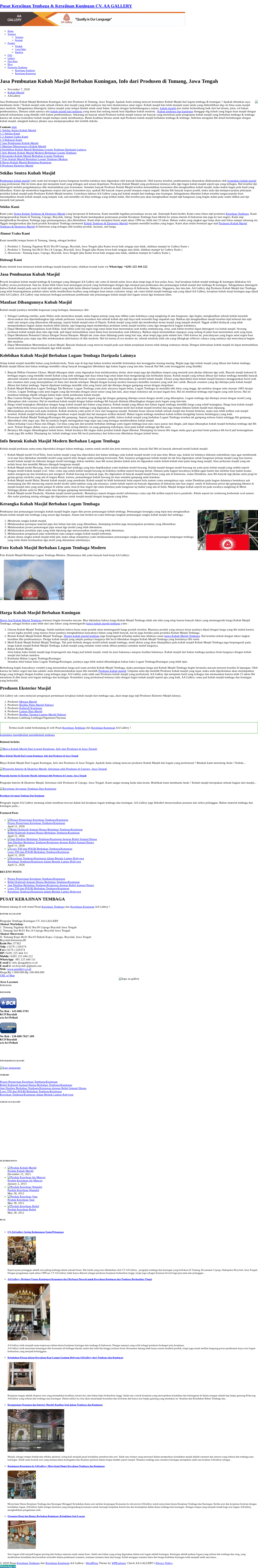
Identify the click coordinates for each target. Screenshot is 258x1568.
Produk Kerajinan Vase (21, 1199)
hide (14, 127)
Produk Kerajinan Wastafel (23, 1190)
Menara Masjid (28, 701)
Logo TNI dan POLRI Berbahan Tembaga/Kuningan (38, 851)
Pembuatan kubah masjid (15, 180)
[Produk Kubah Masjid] (22, 1167)
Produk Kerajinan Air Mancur (25, 1180)
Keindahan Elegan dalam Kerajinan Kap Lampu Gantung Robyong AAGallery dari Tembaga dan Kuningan (65, 1357)
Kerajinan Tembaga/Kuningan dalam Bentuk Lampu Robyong (44, 861)
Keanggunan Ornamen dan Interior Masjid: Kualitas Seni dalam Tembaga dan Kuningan (55, 1404)
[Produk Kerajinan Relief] (23, 1206)
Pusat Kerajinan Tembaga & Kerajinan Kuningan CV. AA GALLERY (66, 6)
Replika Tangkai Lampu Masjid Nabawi (42, 714)
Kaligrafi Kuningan (30, 708)
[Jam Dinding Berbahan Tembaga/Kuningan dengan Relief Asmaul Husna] (52, 839)
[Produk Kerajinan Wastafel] (25, 1186)
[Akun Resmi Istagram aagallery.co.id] (10, 1067)
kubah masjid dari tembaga (66, 111)
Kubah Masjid (16, 92)
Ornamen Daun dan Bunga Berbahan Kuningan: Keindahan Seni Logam (46, 1516)
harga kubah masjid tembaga (103, 623)
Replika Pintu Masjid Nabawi (36, 704)
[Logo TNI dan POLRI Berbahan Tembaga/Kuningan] (40, 848)
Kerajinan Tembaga (237, 213)
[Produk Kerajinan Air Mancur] (27, 1177)
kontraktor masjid (10, 734)
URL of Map (7, 975)
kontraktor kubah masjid (241, 180)
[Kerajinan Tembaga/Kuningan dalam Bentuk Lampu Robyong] (46, 858)
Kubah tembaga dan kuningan (175, 111)
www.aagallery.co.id (19, 969)
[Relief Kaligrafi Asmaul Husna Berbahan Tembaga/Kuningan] (45, 829)
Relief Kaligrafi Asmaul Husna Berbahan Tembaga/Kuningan (44, 832)
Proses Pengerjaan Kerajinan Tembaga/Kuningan (36, 823)
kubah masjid (168, 108)
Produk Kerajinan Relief (22, 1209)
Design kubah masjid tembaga (82, 635)
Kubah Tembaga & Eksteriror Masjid (105, 223)
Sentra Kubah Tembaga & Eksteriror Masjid (39, 213)
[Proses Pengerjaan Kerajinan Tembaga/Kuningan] (38, 819)
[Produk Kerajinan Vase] (23, 1196)
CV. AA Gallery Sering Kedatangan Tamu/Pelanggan (36, 1232)
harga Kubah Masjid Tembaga (182, 635)
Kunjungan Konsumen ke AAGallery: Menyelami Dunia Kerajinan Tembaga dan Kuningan (56, 1466)
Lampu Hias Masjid (30, 711)
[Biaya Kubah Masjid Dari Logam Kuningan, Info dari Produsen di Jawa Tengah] (48, 748)
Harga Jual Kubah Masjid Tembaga (21, 620)
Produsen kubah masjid (112, 670)
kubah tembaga (46, 734)
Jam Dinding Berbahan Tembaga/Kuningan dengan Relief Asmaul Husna (51, 842)
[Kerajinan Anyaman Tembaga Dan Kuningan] (28, 788)
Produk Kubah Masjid (20, 1170)
